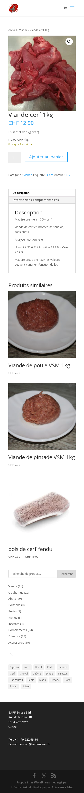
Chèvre (37, 673)
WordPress (42, 782)
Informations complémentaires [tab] (36, 200)
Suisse (26, 686)
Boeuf (38, 667)
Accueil (12, 30)
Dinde (49, 673)
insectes (62, 673)
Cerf (50, 175)
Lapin (31, 680)
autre (27, 667)
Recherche (66, 574)
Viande (23, 30)
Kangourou (16, 680)
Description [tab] (21, 193)
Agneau (14, 667)
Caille (50, 667)
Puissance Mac (62, 787)
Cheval (24, 673)
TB (68, 175)
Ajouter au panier (46, 157)
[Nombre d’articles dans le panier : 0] (11, 654)
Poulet (13, 686)
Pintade (55, 680)
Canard (63, 667)
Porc (67, 680)
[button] (69, 41)
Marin (42, 680)
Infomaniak (19, 787)
